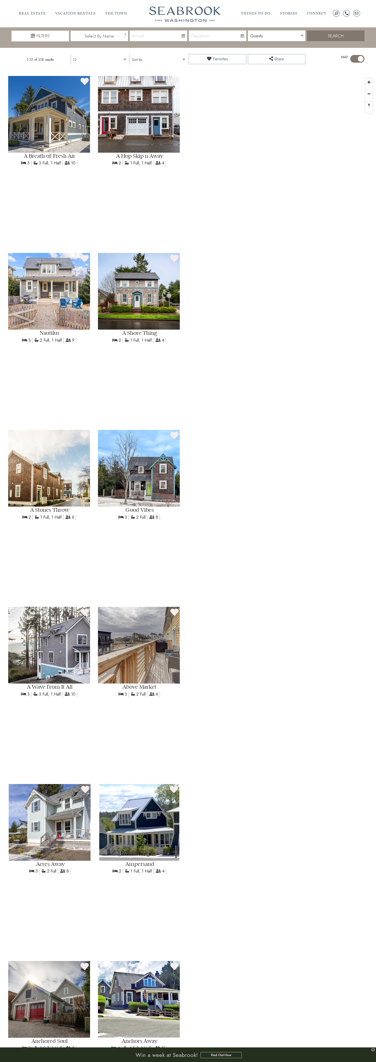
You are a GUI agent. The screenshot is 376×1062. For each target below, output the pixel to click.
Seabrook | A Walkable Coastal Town (185, 14)
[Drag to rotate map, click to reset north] (369, 105)
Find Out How (221, 1055)
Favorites (220, 59)
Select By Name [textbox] (99, 36)
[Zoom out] (369, 93)
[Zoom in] (369, 82)
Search (336, 35)
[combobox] (99, 36)
